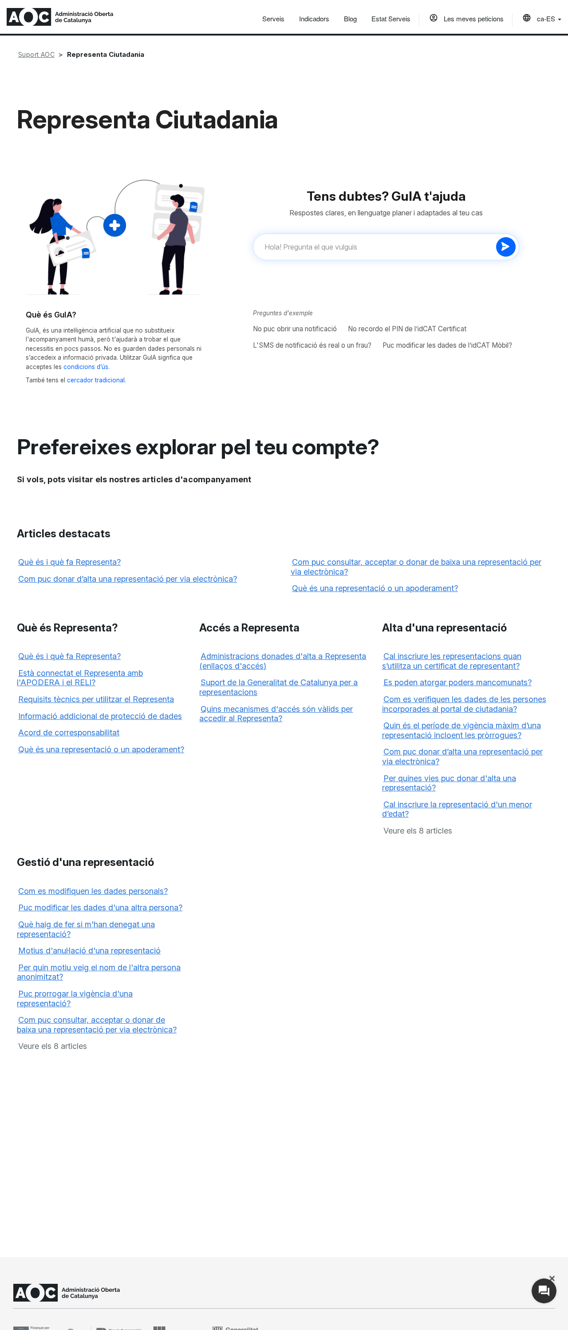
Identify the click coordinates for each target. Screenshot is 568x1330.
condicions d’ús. (86, 366)
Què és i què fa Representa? (69, 562)
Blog (350, 18)
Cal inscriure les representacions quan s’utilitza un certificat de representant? (451, 661)
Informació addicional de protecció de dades (100, 716)
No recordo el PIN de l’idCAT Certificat (407, 329)
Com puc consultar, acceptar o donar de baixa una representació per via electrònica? (97, 1024)
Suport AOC (36, 54)
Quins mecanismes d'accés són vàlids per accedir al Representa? (276, 713)
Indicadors (314, 18)
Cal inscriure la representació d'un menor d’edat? (457, 809)
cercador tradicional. (96, 380)
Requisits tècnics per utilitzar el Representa (96, 699)
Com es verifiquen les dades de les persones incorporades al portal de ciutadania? (464, 704)
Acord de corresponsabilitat (68, 732)
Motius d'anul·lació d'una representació (89, 950)
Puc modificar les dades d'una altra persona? (100, 907)
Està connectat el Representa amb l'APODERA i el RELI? (80, 677)
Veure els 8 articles (417, 830)
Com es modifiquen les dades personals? (93, 891)
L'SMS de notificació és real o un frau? (312, 345)
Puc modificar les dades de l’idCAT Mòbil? (447, 345)
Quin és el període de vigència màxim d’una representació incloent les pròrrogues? (461, 730)
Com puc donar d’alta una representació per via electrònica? (127, 579)
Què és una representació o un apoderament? (375, 588)
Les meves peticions (473, 18)
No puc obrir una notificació (295, 329)
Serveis (273, 18)
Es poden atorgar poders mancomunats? (457, 682)
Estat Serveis (390, 18)
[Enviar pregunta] (506, 247)
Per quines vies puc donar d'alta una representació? (449, 783)
